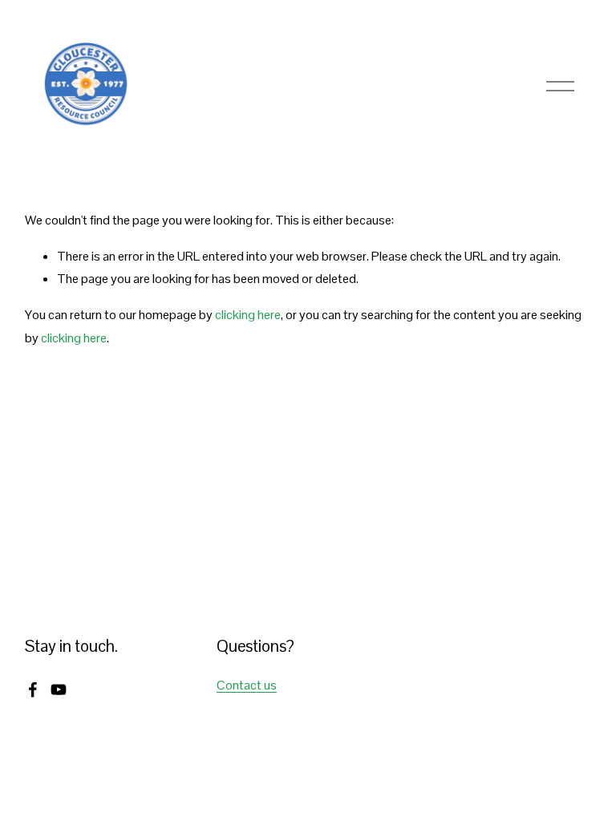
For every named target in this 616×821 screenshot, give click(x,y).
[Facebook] (33, 689)
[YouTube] (59, 689)
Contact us (247, 685)
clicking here (248, 314)
